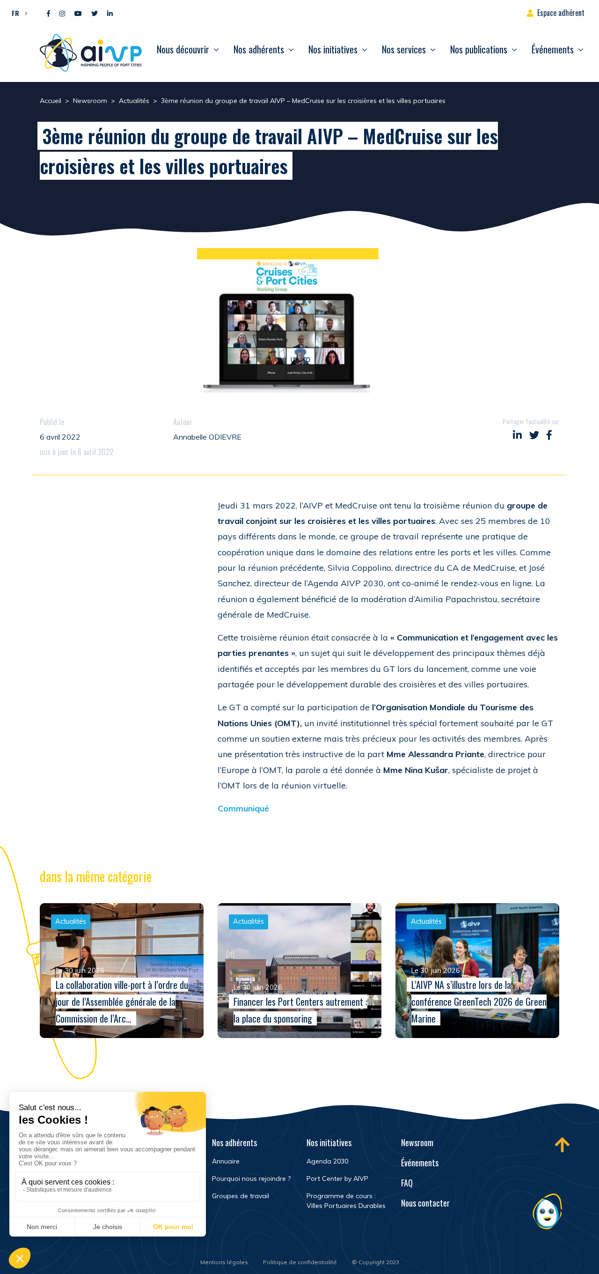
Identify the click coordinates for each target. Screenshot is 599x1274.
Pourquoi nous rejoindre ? (251, 1178)
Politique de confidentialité (300, 1262)
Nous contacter (425, 1203)
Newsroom (417, 1142)
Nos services (404, 49)
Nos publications (478, 49)
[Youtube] (78, 14)
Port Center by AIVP (337, 1178)
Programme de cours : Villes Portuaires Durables (346, 1201)
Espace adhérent (560, 12)
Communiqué (243, 808)
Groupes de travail (240, 1196)
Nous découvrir (183, 49)
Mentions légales (224, 1262)
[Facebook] (48, 14)
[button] (17, 12)
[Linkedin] (109, 14)
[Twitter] (94, 14)
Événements (553, 49)
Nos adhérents (259, 49)
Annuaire (226, 1161)
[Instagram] (62, 14)
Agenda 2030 (327, 1161)
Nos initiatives (333, 49)
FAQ (407, 1183)
